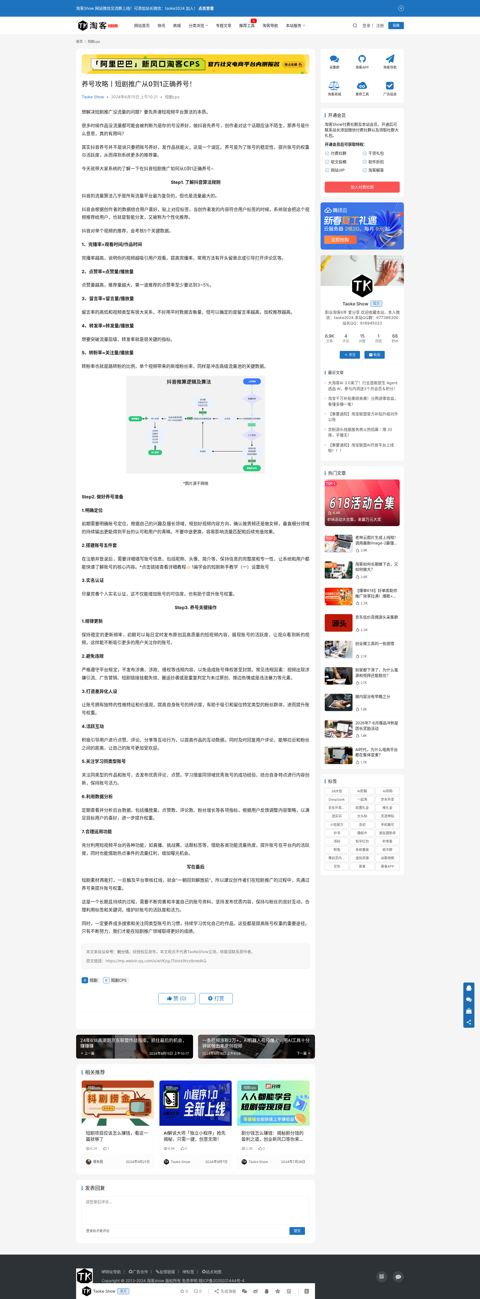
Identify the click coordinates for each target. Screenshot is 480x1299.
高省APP (387, 866)
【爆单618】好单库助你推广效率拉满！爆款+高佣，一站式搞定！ (376, 596)
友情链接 (167, 1271)
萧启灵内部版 (338, 858)
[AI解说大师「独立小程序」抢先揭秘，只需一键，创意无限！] (195, 1103)
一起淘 (362, 799)
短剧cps (172, 96)
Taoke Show (93, 96)
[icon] (381, 1276)
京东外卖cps (337, 808)
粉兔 (337, 850)
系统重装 (362, 850)
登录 (366, 25)
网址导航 (113, 1271)
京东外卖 (387, 799)
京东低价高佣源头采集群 (376, 616)
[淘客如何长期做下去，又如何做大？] (338, 570)
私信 (377, 355)
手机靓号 (387, 824)
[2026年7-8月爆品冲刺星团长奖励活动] (338, 729)
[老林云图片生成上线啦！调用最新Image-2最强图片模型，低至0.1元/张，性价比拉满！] (338, 543)
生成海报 (227, 1291)
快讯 (161, 25)
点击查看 (206, 8)
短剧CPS (119, 980)
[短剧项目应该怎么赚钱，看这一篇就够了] (118, 1103)
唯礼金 (387, 808)
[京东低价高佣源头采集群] (338, 623)
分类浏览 (196, 25)
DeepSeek (337, 799)
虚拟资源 (362, 858)
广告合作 (140, 1271)
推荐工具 (247, 25)
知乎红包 (362, 841)
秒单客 (387, 841)
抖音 (202, 125)
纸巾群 (387, 850)
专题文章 (223, 25)
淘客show (155, 1280)
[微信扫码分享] (244, 1291)
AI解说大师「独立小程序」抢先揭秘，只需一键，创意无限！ (195, 1136)
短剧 (99, 112)
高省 (362, 866)
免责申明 (190, 1280)
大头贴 (362, 816)
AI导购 (387, 791)
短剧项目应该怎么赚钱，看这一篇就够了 (117, 1136)
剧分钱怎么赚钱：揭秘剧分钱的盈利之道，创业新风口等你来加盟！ (272, 1136)
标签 (190, 1271)
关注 (352, 355)
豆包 (337, 866)
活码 (337, 841)
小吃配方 (337, 824)
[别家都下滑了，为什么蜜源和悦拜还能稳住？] (338, 676)
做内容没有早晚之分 (372, 696)
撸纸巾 (362, 833)
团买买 (337, 816)
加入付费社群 (362, 187)
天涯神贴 (387, 816)
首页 (79, 41)
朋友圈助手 (387, 833)
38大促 (336, 791)
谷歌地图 (387, 858)
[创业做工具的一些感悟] (338, 649)
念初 (362, 824)
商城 (177, 25)
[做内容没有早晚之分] (338, 702)
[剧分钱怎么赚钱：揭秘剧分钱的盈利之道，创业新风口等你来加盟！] (273, 1103)
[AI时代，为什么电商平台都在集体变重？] (338, 755)
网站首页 (142, 25)
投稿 (396, 25)
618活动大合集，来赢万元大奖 (354, 519)
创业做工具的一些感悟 (374, 643)
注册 (380, 25)
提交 (297, 1231)
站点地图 (213, 1271)
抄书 (337, 833)
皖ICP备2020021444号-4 (221, 1280)
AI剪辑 (362, 791)
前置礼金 (362, 808)
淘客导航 (270, 25)
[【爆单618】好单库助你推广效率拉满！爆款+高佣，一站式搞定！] (338, 596)
